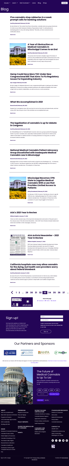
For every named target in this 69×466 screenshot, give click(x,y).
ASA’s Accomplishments (7, 412)
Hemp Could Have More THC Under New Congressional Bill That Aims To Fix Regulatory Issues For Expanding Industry (34, 76)
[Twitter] (53, 440)
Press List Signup (22, 415)
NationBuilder (65, 458)
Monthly (47, 400)
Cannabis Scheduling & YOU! (8, 438)
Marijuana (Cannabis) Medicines (9, 431)
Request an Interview (23, 412)
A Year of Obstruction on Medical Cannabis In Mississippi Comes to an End (43, 47)
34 (49, 292)
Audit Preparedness (40, 423)
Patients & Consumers (57, 412)
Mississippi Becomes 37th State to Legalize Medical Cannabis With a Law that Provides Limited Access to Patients (42, 183)
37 (63, 292)
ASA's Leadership (5, 422)
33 (45, 292)
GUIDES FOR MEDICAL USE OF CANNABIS (25, 427)
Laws (34, 3)
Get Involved (24, 3)
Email (9, 458)
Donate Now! (54, 394)
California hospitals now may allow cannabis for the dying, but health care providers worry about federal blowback (34, 267)
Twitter (48, 300)
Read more (12, 34)
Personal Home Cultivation (7, 443)
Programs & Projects (6, 417)
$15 (57, 390)
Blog (39, 3)
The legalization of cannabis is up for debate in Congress (33, 124)
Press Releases (21, 417)
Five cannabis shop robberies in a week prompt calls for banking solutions (31, 18)
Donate (64, 3)
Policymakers (55, 419)
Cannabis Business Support (41, 416)
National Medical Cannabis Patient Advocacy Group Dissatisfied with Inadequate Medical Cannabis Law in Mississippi (34, 152)
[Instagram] (60, 440)
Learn (14, 3)
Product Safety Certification (42, 421)
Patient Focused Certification (40, 411)
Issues (6, 3)
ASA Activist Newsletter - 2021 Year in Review (43, 236)
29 (27, 292)
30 (31, 292)
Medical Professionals (57, 417)
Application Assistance (40, 418)
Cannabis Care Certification (40, 428)
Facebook (41, 300)
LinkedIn (54, 300)
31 (36, 292)
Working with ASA (5, 424)
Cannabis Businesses (57, 422)
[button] (6, 353)
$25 (51, 390)
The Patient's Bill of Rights (7, 440)
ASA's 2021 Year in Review (23, 212)
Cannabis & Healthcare (7, 445)
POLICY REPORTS (23, 422)
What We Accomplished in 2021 (26, 101)
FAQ (2, 452)
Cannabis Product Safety (7, 433)
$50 (39, 390)
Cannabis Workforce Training (42, 414)
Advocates (54, 415)
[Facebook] (56, 440)
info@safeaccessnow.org (58, 431)
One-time (40, 400)
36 (59, 292)
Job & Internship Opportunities (8, 419)
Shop (45, 3)
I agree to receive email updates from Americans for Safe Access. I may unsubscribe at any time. (51, 325)
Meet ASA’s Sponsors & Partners (9, 415)
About (3, 410)
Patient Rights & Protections (8, 436)
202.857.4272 (55, 429)
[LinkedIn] (67, 440)
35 (54, 292)
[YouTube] (63, 440)
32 (40, 292)
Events (20, 432)
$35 (45, 390)
